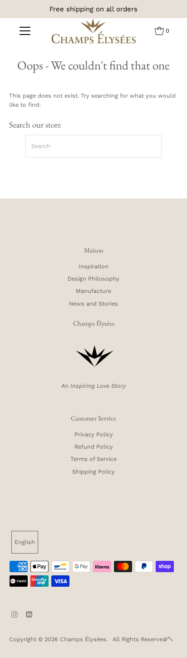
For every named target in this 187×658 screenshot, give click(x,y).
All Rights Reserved (138, 639)
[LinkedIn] (29, 614)
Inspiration (93, 266)
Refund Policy (93, 446)
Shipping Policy (93, 471)
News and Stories (93, 303)
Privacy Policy (93, 434)
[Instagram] (14, 614)
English (25, 542)
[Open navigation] (24, 31)
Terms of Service (93, 458)
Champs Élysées (83, 639)
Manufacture (93, 290)
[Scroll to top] (169, 640)
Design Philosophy (93, 278)
